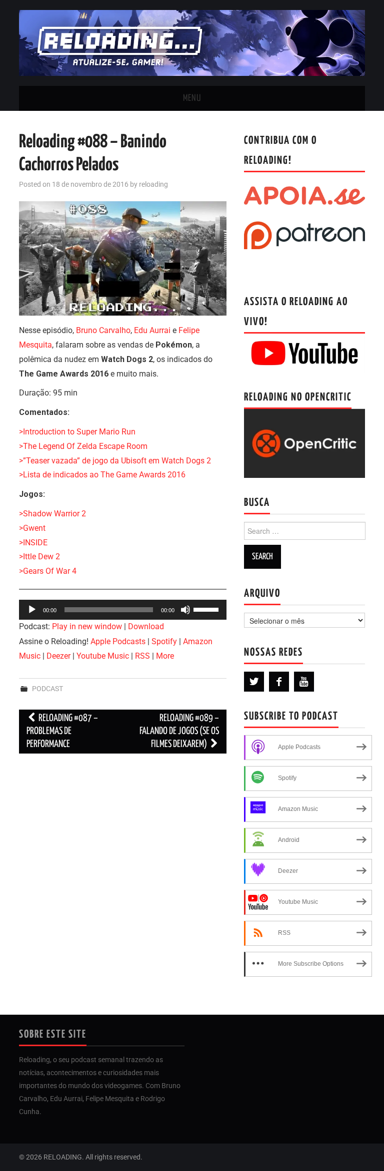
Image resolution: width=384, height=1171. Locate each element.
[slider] (208, 609)
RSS (142, 656)
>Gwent (32, 528)
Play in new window (87, 626)
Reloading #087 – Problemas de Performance (62, 731)
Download (146, 626)
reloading (153, 184)
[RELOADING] (191, 42)
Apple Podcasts (118, 641)
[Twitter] (254, 682)
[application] (122, 610)
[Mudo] (185, 610)
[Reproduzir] (32, 610)
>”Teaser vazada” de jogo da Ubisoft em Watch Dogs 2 (115, 460)
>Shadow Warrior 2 (52, 513)
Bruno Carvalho (103, 330)
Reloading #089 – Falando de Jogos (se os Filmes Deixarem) (179, 731)
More (165, 656)
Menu (192, 98)
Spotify (164, 641)
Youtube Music (102, 656)
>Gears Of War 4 (47, 571)
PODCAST (47, 689)
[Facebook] (279, 682)
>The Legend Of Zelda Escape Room (83, 446)
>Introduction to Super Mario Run (77, 431)
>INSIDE (33, 542)
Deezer (58, 656)
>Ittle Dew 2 (39, 556)
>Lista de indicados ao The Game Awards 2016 (102, 474)
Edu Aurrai (152, 330)
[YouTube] (304, 682)
